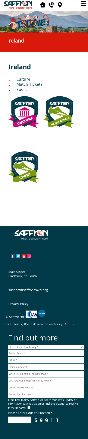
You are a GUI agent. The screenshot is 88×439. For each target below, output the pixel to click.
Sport (21, 89)
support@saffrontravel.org (28, 290)
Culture (23, 79)
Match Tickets (29, 84)
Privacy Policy (18, 304)
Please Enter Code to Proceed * (30, 413)
